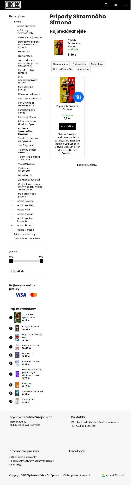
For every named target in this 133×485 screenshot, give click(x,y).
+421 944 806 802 (86, 426)
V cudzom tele (26, 164)
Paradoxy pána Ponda (26, 111)
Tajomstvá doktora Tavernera (29, 158)
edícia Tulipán (25, 214)
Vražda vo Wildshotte (24, 170)
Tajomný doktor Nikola (27, 151)
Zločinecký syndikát (29, 179)
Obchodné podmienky (24, 457)
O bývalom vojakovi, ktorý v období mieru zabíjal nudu (30, 186)
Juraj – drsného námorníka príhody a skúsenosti (29, 63)
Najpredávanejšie (62, 69)
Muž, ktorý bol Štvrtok (26, 88)
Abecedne (83, 69)
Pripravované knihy (24, 234)
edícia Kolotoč (25, 201)
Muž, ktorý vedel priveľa (27, 195)
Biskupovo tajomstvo (30, 37)
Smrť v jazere (25, 145)
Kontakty (16, 464)
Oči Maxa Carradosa (29, 98)
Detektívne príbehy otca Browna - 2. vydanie (29, 44)
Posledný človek (27, 117)
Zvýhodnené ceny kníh (27, 238)
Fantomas (24, 51)
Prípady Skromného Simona (25, 131)
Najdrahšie (97, 64)
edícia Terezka (25, 229)
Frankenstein (25, 56)
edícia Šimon (24, 225)
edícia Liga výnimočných (25, 32)
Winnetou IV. (25, 175)
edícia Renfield (25, 205)
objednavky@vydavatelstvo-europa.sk (97, 422)
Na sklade (20, 271)
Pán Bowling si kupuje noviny (26, 104)
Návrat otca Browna (29, 94)
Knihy (17, 21)
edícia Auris (23, 209)
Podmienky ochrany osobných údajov (32, 461)
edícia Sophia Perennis (25, 220)
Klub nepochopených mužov (27, 80)
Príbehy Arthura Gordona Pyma (27, 123)
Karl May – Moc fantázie (26, 71)
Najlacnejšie (79, 64)
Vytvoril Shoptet (115, 475)
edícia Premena (26, 26)
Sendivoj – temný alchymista (28, 140)
